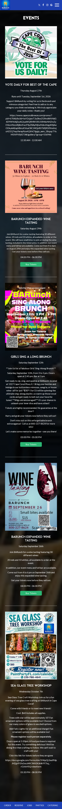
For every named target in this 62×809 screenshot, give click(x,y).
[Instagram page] (47, 5)
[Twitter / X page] (39, 5)
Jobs (29, 805)
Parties (40, 805)
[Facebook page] (43, 5)
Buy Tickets (31, 264)
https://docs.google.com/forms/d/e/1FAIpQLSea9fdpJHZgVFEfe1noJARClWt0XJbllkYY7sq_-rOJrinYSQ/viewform (31, 763)
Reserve (19, 805)
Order (7, 805)
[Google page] (51, 5)
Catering (53, 805)
